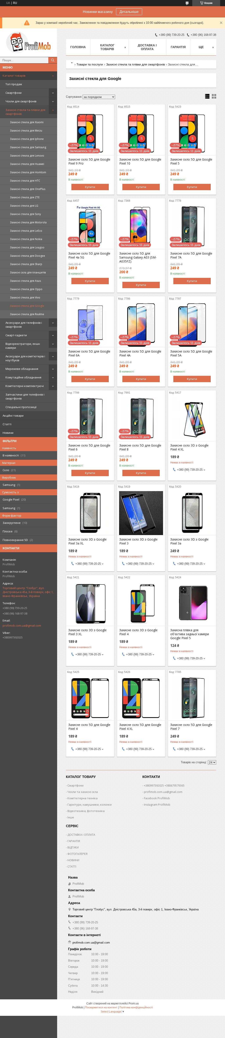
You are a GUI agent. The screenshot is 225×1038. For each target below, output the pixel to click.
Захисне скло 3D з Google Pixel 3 (138, 541)
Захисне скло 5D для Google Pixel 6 (89, 447)
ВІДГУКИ (73, 847)
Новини (8, 433)
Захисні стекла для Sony (25, 214)
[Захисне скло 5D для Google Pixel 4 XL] (141, 698)
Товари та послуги (89, 64)
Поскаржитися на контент (101, 1007)
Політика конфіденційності (136, 1007)
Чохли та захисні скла (82, 792)
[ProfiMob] (28, 43)
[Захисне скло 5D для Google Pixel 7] (192, 698)
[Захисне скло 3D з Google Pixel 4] (141, 604)
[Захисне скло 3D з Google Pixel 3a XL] (90, 513)
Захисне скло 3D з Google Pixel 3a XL (87, 541)
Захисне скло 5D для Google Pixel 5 (191, 161)
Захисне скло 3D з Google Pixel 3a (189, 541)
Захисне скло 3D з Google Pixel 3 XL (87, 632)
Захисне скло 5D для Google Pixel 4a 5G (89, 255)
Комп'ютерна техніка (82, 798)
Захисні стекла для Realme (27, 314)
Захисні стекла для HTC (25, 181)
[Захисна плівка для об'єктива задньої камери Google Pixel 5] (192, 604)
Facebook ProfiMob (157, 798)
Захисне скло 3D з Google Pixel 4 (138, 632)
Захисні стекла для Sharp (26, 264)
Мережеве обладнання (21, 369)
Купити (90, 187)
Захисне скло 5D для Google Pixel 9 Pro (89, 161)
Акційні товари (13, 416)
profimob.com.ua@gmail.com (22, 626)
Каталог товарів (14, 76)
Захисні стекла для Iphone (27, 139)
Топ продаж (13, 84)
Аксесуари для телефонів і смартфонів (23, 325)
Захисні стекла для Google (27, 306)
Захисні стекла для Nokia (26, 239)
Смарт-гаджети (16, 335)
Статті (7, 424)
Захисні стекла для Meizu (26, 130)
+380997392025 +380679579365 (164, 785)
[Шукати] (52, 60)
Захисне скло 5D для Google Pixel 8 (140, 447)
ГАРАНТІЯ (73, 841)
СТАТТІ (71, 866)
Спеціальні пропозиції (20, 407)
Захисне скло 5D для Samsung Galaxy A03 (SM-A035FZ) (138, 257)
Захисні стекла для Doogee (27, 256)
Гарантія (178, 47)
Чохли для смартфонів (20, 101)
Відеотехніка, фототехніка (86, 811)
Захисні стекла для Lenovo (27, 155)
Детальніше (129, 12)
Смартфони (13, 93)
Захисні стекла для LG (24, 206)
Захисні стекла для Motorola (28, 222)
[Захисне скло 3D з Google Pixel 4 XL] (192, 419)
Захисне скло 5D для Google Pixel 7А (191, 255)
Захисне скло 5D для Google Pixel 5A (191, 353)
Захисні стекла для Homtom (28, 172)
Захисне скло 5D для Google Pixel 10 (140, 161)
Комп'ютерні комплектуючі (24, 386)
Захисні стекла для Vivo (25, 297)
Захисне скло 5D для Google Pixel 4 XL (140, 727)
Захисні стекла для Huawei (27, 164)
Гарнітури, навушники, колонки (89, 805)
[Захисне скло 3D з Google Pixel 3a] (192, 513)
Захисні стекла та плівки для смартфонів (25, 112)
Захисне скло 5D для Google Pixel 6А (89, 353)
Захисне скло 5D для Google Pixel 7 (191, 727)
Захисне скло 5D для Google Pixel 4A (140, 353)
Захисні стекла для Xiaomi (27, 122)
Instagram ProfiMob (157, 805)
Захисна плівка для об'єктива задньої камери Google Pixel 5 (189, 634)
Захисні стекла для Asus (25, 281)
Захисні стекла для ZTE (25, 197)
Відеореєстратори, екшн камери (22, 346)
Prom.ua (134, 1003)
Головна (78, 47)
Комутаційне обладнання (23, 377)
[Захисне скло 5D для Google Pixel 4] (90, 698)
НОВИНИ (73, 860)
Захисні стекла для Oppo (26, 289)
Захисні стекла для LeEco (26, 231)
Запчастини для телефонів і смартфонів (24, 396)
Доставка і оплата (147, 47)
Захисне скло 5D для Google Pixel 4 (89, 727)
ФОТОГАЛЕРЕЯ (77, 854)
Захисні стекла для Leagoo (27, 247)
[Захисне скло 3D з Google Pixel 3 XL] (90, 604)
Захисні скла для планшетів (28, 272)
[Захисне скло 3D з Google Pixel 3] (141, 513)
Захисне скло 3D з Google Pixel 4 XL (189, 447)
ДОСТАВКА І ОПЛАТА (81, 835)
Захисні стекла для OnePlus (27, 189)
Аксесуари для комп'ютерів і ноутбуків (25, 358)
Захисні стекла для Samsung (28, 147)
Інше (70, 817)
